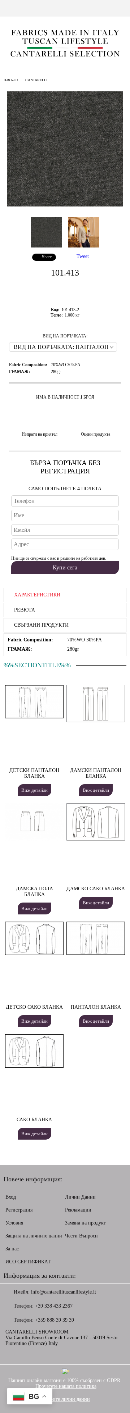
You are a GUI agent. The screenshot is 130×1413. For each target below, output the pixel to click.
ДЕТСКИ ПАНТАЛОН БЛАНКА (34, 773)
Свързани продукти (41, 625)
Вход (10, 1197)
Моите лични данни (68, 1399)
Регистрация (18, 1210)
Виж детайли (34, 790)
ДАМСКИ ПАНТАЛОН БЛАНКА (95, 773)
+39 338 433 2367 (54, 1306)
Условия (14, 1223)
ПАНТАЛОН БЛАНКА (96, 1007)
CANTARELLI (36, 80)
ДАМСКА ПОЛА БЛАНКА (34, 891)
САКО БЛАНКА (34, 1119)
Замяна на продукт (85, 1223)
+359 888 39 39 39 (54, 1320)
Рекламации (78, 1210)
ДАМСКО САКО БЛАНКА (95, 888)
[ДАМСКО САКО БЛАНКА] (95, 839)
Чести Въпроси (81, 1236)
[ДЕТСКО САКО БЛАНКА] (34, 953)
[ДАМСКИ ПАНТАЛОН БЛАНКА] (95, 720)
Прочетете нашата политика (65, 1386)
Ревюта (24, 610)
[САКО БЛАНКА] (34, 1066)
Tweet (83, 256)
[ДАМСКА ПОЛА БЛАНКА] (34, 839)
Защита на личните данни (33, 1236)
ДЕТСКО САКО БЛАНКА (34, 1007)
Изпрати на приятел (39, 434)
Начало (11, 80)
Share (47, 256)
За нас (12, 1248)
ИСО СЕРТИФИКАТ (28, 1261)
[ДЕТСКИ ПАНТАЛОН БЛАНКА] (34, 716)
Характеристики (37, 595)
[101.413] (65, 205)
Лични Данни (80, 1197)
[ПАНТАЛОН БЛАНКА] (95, 953)
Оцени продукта (95, 434)
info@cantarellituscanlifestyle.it (63, 1292)
